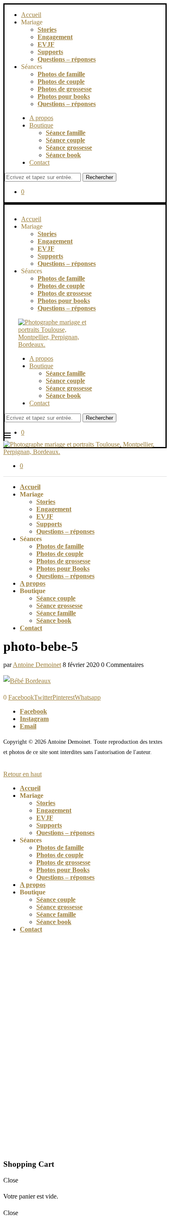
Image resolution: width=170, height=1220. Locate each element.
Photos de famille (61, 74)
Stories (47, 29)
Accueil (31, 14)
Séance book (63, 154)
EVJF (46, 44)
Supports (50, 51)
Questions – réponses (67, 59)
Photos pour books (64, 96)
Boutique (41, 125)
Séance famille (65, 132)
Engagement (55, 36)
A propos (41, 117)
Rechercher (99, 177)
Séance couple (65, 140)
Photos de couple (61, 81)
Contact (39, 162)
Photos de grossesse (65, 88)
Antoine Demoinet (37, 664)
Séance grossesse (69, 147)
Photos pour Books (63, 568)
